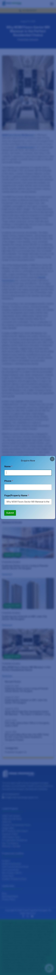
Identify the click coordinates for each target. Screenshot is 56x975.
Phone (8, 481)
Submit (10, 512)
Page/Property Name (16, 495)
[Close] (52, 459)
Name (8, 466)
